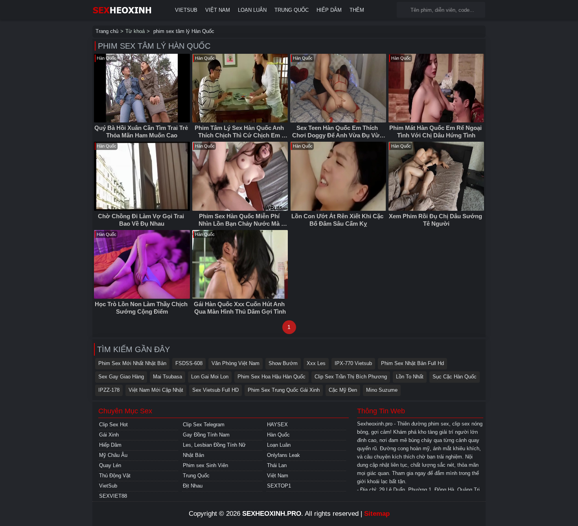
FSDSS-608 (188, 363)
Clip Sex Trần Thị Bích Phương (351, 377)
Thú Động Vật (115, 476)
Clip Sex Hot (113, 424)
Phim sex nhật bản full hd (412, 363)
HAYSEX (277, 424)
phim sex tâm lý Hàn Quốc (183, 31)
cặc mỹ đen (343, 390)
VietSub (186, 10)
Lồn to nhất (409, 377)
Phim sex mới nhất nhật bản (132, 363)
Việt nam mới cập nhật (156, 390)
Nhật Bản (193, 455)
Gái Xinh (109, 435)
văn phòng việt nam (236, 363)
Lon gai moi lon (209, 377)
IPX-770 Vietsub (353, 363)
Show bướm (283, 363)
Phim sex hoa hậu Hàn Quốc (271, 377)
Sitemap (377, 513)
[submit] (404, 10)
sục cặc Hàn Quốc (455, 377)
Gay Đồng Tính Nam (206, 435)
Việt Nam (217, 10)
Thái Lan (277, 465)
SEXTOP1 (279, 486)
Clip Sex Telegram (204, 424)
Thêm (357, 10)
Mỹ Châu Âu (113, 455)
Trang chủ (107, 31)
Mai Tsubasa (167, 377)
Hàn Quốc (278, 435)
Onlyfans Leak (283, 455)
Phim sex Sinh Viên (205, 465)
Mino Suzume (382, 390)
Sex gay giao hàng (121, 377)
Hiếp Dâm (329, 10)
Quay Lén (110, 465)
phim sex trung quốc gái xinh (284, 390)
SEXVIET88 (113, 496)
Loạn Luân (252, 10)
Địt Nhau (192, 486)
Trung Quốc (291, 10)
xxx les (316, 363)
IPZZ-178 (109, 390)
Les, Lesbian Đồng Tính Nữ (214, 445)
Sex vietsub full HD (215, 390)
